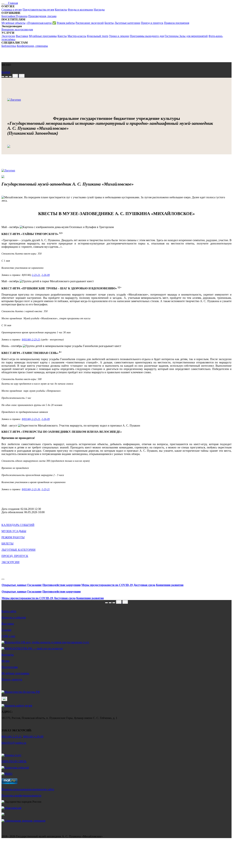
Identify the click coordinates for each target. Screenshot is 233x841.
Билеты (109, 22)
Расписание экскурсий (90, 22)
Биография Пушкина (14, 16)
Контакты (61, 9)
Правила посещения (176, 22)
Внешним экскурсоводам (17, 29)
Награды (99, 9)
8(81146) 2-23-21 (31, 339)
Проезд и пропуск (152, 22)
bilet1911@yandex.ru (13, 742)
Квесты (62, 36)
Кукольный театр (97, 36)
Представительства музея (38, 9)
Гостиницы (172, 36)
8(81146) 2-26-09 (33, 736)
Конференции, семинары (32, 45)
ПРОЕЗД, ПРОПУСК (14, 556)
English (5, 72)
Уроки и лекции (119, 36)
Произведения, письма (42, 16)
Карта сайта (8, 611)
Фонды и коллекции (80, 9)
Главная (11, 3)
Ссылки (6, 629)
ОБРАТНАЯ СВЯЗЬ (13, 761)
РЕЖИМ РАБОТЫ (13, 537)
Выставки (22, 36)
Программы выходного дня (147, 36)
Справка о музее (11, 9)
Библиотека (8, 45)
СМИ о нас (8, 636)
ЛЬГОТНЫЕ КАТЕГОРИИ (18, 549)
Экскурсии (8, 36)
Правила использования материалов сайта (27, 789)
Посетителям (9, 667)
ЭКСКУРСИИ (10, 562)
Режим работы (66, 22)
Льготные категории (127, 22)
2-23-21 (36, 274)
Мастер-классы (77, 36)
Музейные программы (43, 36)
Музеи (5, 660)
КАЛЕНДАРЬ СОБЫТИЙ (17, 524)
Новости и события (13, 617)
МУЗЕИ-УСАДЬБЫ (13, 531)
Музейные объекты (13, 22)
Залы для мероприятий (193, 36)
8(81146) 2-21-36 (31, 489)
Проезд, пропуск (11, 679)
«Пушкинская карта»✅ (41, 22)
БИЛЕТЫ (7, 543)
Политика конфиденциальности (21, 795)
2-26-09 (46, 274)
